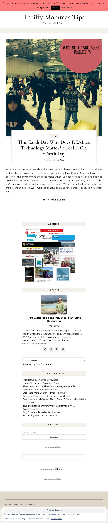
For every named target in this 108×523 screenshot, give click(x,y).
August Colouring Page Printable (40, 380)
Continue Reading (54, 200)
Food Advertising (49, 447)
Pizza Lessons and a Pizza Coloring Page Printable (49, 386)
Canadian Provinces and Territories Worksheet (47, 396)
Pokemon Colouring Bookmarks (40, 389)
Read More (66, 7)
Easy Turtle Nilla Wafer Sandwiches (41, 412)
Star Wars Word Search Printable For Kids (45, 393)
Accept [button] (56, 7)
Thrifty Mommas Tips (54, 17)
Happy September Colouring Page (41, 383)
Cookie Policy (56, 519)
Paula (62, 160)
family (54, 136)
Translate (46, 364)
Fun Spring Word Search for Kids (40, 415)
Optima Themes (28, 504)
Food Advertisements (45, 469)
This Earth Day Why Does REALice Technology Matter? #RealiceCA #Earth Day (54, 148)
